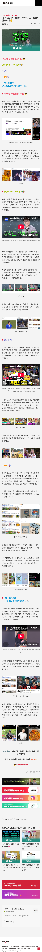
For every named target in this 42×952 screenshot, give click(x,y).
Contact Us (34, 946)
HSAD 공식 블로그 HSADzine (7, 3)
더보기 (39, 827)
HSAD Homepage (25, 946)
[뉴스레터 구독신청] (21, 885)
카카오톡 (35, 23)
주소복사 (38, 23)
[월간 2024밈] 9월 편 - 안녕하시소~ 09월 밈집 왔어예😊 (20, 19)
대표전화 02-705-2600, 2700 (9, 948)
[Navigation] (38, 2)
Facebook (31, 23)
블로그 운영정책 (5, 946)
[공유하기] (8, 819)
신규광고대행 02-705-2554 (23, 948)
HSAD (5, 940)
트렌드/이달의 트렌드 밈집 (9, 15)
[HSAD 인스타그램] (21, 894)
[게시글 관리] (11, 819)
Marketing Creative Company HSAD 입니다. (17, 917)
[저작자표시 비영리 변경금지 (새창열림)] (24, 820)
